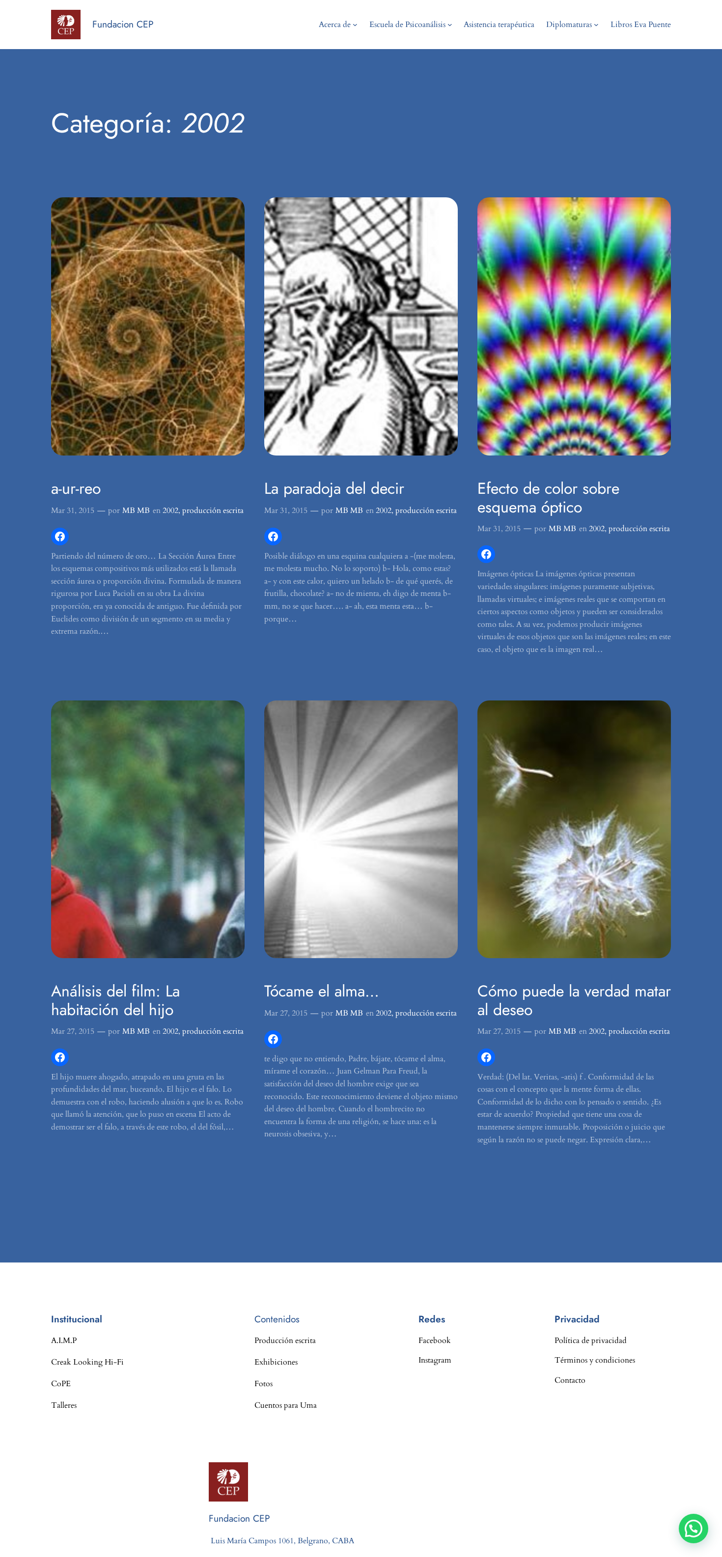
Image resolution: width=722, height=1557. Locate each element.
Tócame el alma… (321, 991)
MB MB (136, 510)
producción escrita (213, 510)
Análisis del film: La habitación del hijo (115, 1001)
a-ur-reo (76, 488)
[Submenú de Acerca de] (355, 24)
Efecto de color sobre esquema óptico (548, 498)
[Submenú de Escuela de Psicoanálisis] (449, 24)
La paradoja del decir (334, 488)
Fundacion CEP (123, 24)
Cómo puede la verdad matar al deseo (574, 1001)
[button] (693, 1528)
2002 (170, 510)
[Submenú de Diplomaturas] (596, 24)
